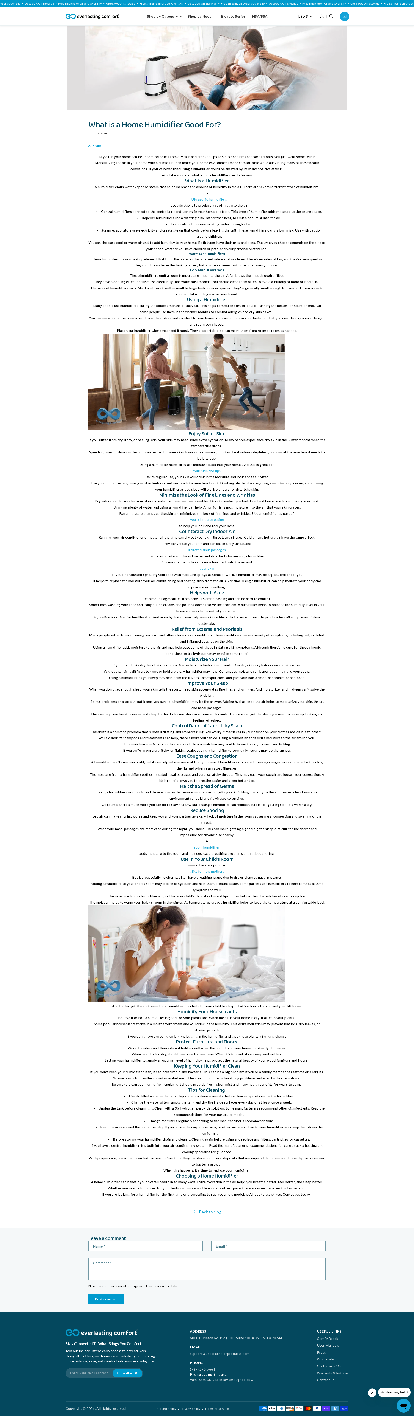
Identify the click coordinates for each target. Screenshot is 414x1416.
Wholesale (325, 1359)
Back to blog (210, 1211)
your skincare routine (207, 519)
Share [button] (97, 145)
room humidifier (207, 847)
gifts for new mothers (207, 871)
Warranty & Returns (332, 1373)
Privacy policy (190, 1408)
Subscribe (124, 1373)
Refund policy (166, 1408)
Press (321, 1352)
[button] (164, 16)
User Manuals (328, 1345)
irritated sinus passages (207, 550)
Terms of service (216, 1408)
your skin (207, 568)
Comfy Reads (327, 1338)
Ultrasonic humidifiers (209, 199)
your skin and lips (207, 471)
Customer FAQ (329, 1366)
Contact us (325, 1380)
